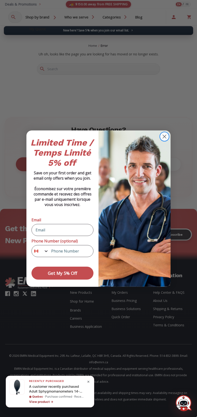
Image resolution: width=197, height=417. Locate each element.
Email (36, 220)
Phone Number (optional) (54, 241)
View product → (41, 402)
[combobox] (40, 251)
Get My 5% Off (62, 273)
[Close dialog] (164, 136)
